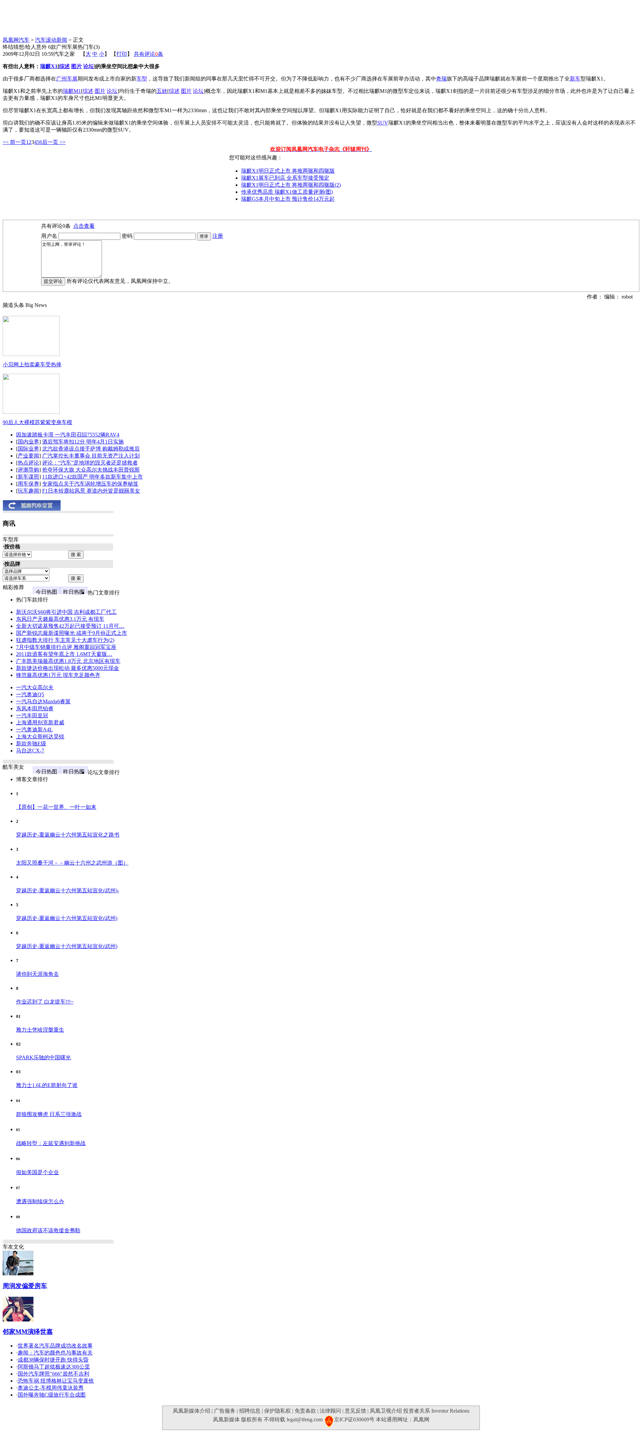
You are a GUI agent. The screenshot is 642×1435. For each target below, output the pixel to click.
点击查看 (84, 226)
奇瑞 (441, 78)
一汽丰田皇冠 (32, 715)
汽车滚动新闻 (51, 40)
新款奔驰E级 (31, 743)
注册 (217, 236)
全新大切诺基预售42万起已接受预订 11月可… (70, 626)
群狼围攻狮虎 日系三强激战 (49, 1114)
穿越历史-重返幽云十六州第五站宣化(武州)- (67, 890)
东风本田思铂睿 (35, 708)
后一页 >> (54, 142)
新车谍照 (28, 477)
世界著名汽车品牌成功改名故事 (55, 1346)
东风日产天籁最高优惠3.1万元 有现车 (60, 619)
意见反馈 (355, 1411)
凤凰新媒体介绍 (191, 1411)
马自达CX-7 (30, 750)
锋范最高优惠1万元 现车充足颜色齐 (58, 675)
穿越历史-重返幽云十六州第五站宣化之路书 (67, 835)
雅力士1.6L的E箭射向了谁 (47, 1085)
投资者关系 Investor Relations (436, 1411)
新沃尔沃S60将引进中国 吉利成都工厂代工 (66, 612)
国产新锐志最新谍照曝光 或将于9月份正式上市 (71, 633)
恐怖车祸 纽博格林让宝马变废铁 (56, 1381)
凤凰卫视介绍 (386, 1411)
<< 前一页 (14, 142)
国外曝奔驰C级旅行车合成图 (52, 1395)
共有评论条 (148, 54)
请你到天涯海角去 (37, 974)
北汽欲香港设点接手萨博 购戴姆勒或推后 (91, 449)
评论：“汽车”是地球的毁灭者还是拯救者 (90, 463)
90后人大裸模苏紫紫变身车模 (37, 422)
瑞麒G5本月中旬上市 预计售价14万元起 (288, 199)
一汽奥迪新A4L (34, 729)
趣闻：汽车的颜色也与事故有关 (55, 1353)
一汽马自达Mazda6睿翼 (43, 701)
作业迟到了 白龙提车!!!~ (45, 1002)
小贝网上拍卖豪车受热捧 (32, 364)
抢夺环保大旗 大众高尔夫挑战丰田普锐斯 (91, 470)
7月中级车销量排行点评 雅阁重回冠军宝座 (66, 647)
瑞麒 (45, 66)
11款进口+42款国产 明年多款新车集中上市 (92, 477)
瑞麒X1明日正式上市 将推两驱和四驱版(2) (291, 185)
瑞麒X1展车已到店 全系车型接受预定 (285, 178)
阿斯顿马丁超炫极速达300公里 (54, 1367)
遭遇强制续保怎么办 (40, 1201)
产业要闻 (28, 456)
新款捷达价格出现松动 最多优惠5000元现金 (67, 668)
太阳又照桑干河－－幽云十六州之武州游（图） (72, 863)
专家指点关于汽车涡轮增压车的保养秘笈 (90, 484)
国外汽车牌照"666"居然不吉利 (53, 1374)
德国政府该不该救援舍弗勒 (48, 1230)
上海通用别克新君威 (40, 722)
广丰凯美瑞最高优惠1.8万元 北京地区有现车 (68, 661)
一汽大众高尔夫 (35, 687)
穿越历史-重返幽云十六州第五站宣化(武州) (66, 918)
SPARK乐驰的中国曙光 (43, 1057)
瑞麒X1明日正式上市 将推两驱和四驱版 (288, 171)
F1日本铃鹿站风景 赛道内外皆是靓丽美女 (91, 491)
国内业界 (28, 441)
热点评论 (28, 463)
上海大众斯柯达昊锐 (40, 736)
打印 (121, 54)
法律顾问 (330, 1411)
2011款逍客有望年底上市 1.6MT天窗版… (64, 654)
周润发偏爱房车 (25, 1285)
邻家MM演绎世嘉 (28, 1331)
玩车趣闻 (28, 491)
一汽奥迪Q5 (30, 694)
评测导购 (28, 470)
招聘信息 (249, 1411)
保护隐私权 (277, 1411)
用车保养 (28, 484)
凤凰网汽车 (16, 40)
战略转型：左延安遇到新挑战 (51, 1143)
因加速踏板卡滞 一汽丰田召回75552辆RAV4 (67, 434)
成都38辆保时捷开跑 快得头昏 (53, 1360)
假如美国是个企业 (37, 1172)
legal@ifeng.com (305, 1419)
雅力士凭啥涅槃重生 (40, 1030)
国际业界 (28, 449)
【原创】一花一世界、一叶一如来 (56, 807)
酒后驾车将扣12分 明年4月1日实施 (83, 441)
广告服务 (224, 1411)
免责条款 (305, 1411)
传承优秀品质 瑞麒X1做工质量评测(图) (287, 192)
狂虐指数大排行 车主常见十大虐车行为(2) (65, 640)
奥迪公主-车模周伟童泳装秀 (51, 1388)
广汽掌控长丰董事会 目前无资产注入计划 (91, 456)
